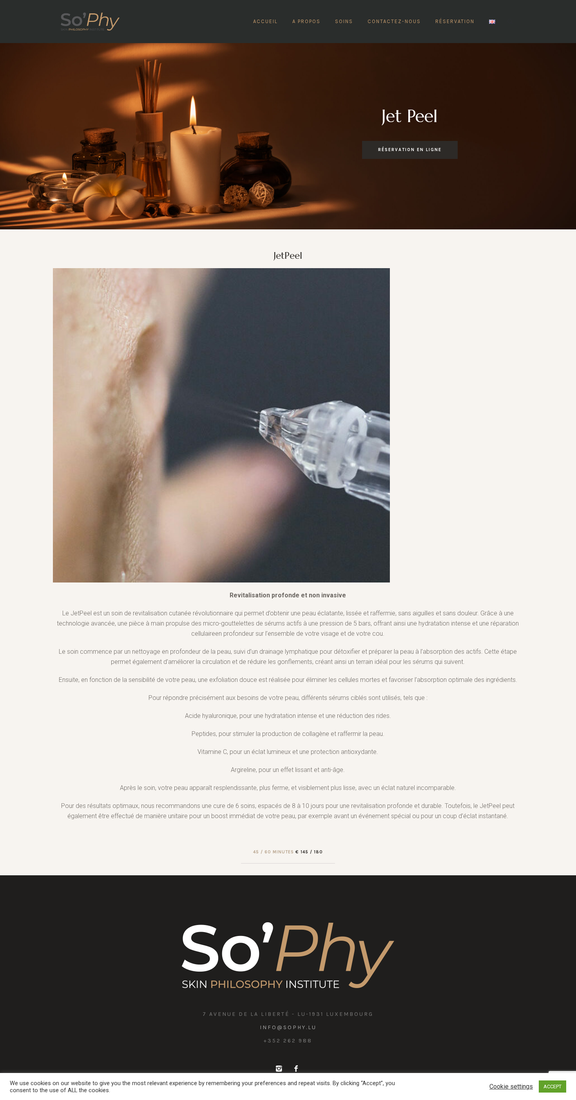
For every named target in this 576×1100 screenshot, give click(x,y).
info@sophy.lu (288, 1027)
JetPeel (288, 255)
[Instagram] (279, 1069)
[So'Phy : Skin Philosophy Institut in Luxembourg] (288, 955)
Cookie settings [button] (511, 1086)
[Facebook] (296, 1069)
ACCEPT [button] (552, 1086)
